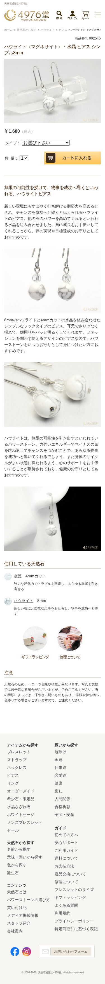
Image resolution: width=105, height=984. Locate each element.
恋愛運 (60, 775)
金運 (58, 759)
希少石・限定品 (20, 799)
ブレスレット (19, 752)
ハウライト (23, 600)
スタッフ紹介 (19, 923)
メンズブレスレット (24, 822)
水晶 (18, 576)
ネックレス (17, 767)
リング (13, 783)
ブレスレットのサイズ (74, 889)
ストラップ (17, 759)
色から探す (17, 865)
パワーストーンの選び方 (28, 899)
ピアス (13, 775)
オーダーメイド (20, 791)
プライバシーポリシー (74, 921)
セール (13, 830)
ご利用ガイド (66, 850)
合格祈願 (62, 806)
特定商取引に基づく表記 (76, 929)
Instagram (26, 951)
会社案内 (15, 931)
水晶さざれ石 (19, 806)
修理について (66, 882)
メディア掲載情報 (22, 915)
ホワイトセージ (20, 814)
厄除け (60, 752)
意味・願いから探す (24, 857)
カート (85, 15)
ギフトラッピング (70, 897)
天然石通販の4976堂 (26, 15)
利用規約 (62, 913)
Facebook (14, 951)
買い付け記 (17, 907)
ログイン (72, 16)
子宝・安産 (64, 814)
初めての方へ (66, 834)
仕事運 (60, 767)
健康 (58, 783)
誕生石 (13, 873)
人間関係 (62, 799)
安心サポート (66, 842)
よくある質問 (66, 905)
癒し (58, 791)
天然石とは (17, 892)
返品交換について (70, 874)
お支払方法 (64, 866)
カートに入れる (72, 158)
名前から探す (19, 849)
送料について (66, 858)
